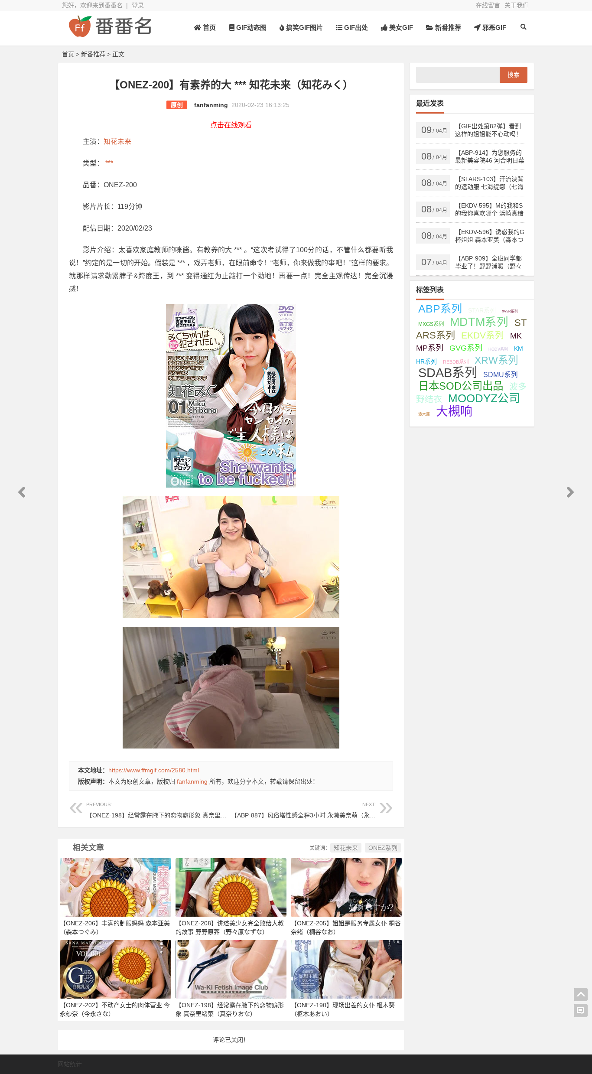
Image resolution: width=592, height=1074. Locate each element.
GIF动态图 (250, 27)
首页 (208, 27)
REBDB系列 (455, 362)
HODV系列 (498, 349)
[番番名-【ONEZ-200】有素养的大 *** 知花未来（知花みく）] (109, 33)
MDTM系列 (479, 322)
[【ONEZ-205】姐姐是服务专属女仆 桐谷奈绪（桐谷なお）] (346, 886)
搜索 (513, 74)
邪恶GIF (493, 27)
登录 (138, 5)
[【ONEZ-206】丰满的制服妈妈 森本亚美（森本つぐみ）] (115, 886)
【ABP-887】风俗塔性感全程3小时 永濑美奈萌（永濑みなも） (315, 810)
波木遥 (424, 414)
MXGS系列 (431, 324)
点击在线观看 (231, 125)
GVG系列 (465, 347)
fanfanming (211, 104)
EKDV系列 (482, 335)
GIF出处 (355, 27)
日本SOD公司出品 (460, 386)
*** (108, 163)
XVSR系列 (510, 311)
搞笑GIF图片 (303, 27)
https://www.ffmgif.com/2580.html (153, 770)
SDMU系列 (500, 374)
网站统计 (70, 1064)
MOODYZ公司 (484, 398)
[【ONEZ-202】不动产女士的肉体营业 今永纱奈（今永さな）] (115, 968)
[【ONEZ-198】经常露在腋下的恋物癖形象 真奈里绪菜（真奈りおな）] (231, 968)
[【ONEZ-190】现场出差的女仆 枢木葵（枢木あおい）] (346, 968)
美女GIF (400, 27)
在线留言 (488, 5)
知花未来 (117, 141)
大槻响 (454, 411)
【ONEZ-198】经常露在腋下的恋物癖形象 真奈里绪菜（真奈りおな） (180, 810)
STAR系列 (482, 310)
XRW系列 (496, 360)
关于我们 (516, 5)
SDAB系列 (447, 373)
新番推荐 (447, 27)
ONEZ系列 (382, 847)
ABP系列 (440, 309)
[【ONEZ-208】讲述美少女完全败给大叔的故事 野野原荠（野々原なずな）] (231, 886)
